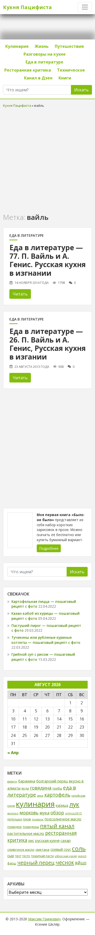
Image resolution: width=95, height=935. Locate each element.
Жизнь (42, 46)
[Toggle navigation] (85, 7)
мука (44, 813)
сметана (42, 849)
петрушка (14, 819)
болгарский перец (52, 781)
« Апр (13, 752)
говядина (40, 788)
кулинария (35, 804)
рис (31, 840)
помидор (14, 826)
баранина (26, 781)
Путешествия (69, 46)
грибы (57, 788)
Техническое (71, 70)
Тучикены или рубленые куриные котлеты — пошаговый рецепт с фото (45, 640)
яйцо (80, 863)
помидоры (31, 827)
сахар (66, 840)
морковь (29, 813)
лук (74, 804)
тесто (26, 856)
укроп (82, 856)
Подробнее (49, 548)
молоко (12, 813)
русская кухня (47, 840)
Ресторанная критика (27, 70)
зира (40, 795)
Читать (20, 294)
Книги (65, 78)
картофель (57, 794)
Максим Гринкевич (44, 919)
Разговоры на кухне (45, 54)
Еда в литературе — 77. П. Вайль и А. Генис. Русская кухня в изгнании (47, 260)
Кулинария (17, 46)
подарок (38, 819)
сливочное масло (20, 849)
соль (79, 848)
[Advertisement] (47, 159)
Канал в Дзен (38, 78)
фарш (11, 863)
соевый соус (60, 849)
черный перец (35, 862)
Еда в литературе (44, 62)
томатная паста (42, 856)
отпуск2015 (73, 813)
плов (27, 819)
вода (25, 788)
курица (62, 805)
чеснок (64, 862)
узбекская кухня (66, 856)
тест (18, 856)
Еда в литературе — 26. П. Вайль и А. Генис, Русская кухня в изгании (47, 344)
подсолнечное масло (63, 819)
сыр (10, 855)
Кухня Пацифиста (27, 7)
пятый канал (57, 826)
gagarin (12, 781)
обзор (57, 812)
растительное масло (25, 833)
